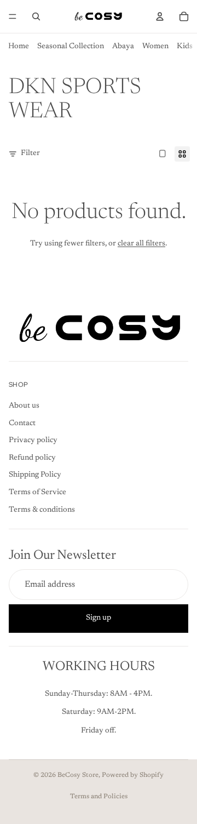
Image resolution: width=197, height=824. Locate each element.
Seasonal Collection (70, 46)
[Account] (160, 16)
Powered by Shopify (133, 775)
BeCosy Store (78, 775)
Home (18, 46)
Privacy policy (33, 440)
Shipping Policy (35, 475)
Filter (30, 153)
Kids (185, 46)
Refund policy (32, 457)
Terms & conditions (42, 509)
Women (155, 46)
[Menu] (12, 16)
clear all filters (141, 244)
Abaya (123, 46)
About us (24, 406)
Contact (22, 423)
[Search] (36, 16)
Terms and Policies (99, 796)
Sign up (98, 618)
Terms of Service (37, 492)
